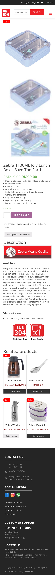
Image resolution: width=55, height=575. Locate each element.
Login (26, 2)
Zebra (34, 224)
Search (37, 12)
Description (12, 234)
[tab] (12, 234)
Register (35, 2)
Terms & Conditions (13, 510)
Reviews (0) (25, 234)
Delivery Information (14, 502)
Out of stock (15, 391)
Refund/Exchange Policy (15, 506)
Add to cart (21, 215)
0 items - (48, 2)
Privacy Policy (11, 514)
